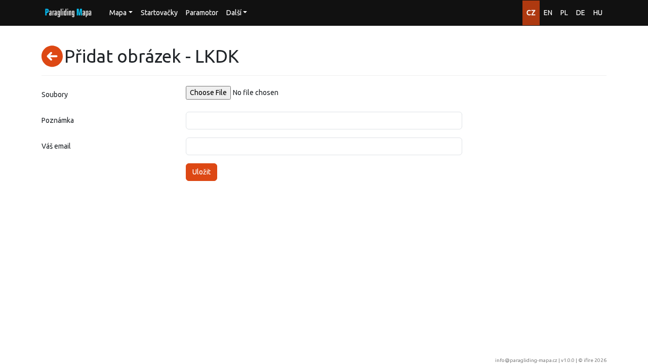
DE (580, 13)
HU (597, 13)
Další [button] (233, 13)
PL (564, 13)
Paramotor (202, 13)
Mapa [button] (118, 13)
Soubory (55, 94)
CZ (531, 13)
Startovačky (159, 13)
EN (548, 13)
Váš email (56, 146)
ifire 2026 (595, 360)
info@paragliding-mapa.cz (526, 360)
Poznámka (58, 120)
